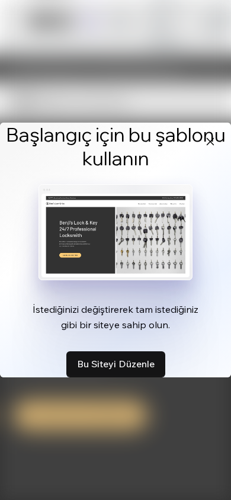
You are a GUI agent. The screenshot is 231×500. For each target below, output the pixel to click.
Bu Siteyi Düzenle (116, 364)
